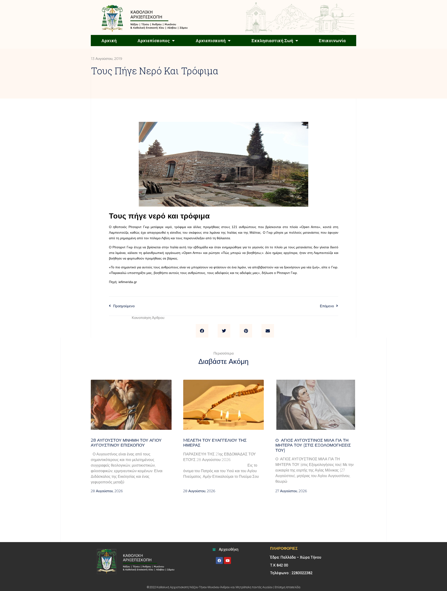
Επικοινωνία (332, 40)
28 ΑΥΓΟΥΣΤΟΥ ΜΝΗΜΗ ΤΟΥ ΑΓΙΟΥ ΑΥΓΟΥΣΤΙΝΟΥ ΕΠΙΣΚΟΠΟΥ (126, 443)
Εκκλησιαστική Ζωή (272, 40)
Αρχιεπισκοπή (211, 40)
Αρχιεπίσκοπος (153, 40)
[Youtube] (227, 560)
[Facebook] (219, 560)
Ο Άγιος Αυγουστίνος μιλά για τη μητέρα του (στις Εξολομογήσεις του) (313, 445)
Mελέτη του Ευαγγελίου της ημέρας (215, 443)
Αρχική (109, 40)
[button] (202, 331)
